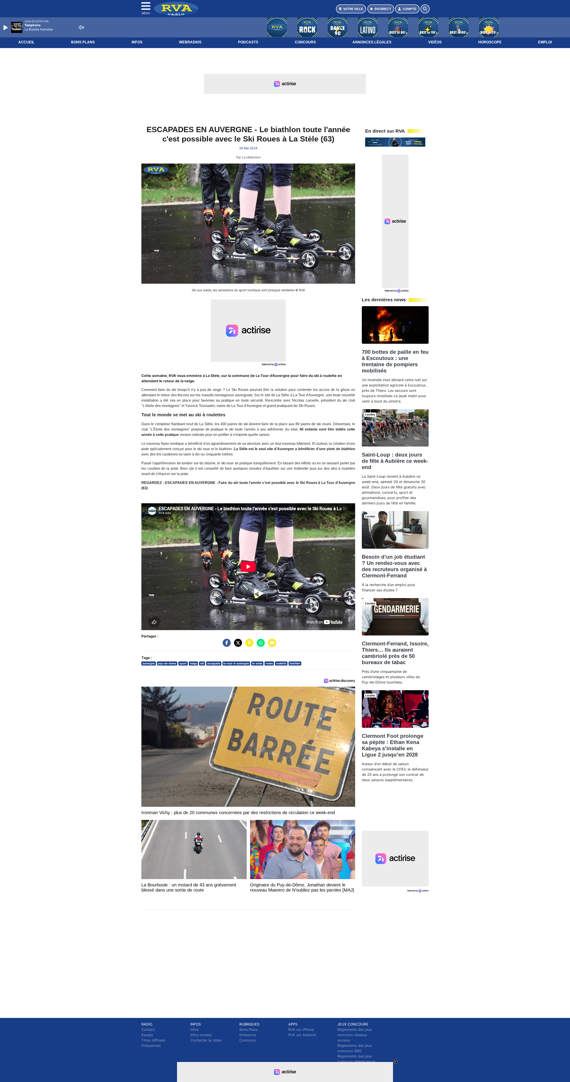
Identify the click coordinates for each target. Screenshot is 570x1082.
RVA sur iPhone (301, 1029)
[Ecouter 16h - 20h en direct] (395, 142)
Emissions (247, 1035)
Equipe (147, 1035)
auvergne (148, 663)
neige (193, 663)
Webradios (190, 42)
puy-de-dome (167, 663)
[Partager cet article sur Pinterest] (248, 645)
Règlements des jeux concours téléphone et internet (356, 1061)
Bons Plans (83, 42)
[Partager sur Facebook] (225, 645)
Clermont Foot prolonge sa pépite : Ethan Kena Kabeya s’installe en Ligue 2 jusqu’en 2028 (392, 745)
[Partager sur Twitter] (237, 645)
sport (183, 663)
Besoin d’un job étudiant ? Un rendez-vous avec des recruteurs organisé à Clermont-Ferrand (394, 566)
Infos (137, 42)
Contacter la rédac (206, 1040)
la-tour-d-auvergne (236, 663)
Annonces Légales (371, 42)
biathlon (295, 663)
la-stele (257, 663)
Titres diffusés (153, 1040)
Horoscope (490, 42)
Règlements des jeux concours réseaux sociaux (354, 1034)
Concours (305, 42)
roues (269, 663)
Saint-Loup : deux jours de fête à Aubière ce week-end (395, 461)
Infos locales (201, 1035)
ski (202, 663)
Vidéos (435, 42)
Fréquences (151, 1045)
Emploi (545, 42)
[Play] (6, 27)
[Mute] (81, 27)
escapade (213, 663)
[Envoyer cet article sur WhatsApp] (259, 645)
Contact (148, 1029)
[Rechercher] (425, 8)
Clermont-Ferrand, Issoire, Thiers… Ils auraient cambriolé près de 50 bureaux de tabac (395, 653)
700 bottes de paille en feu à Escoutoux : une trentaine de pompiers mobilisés (395, 361)
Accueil (26, 42)
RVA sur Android (302, 1035)
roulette (281, 663)
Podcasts (248, 42)
